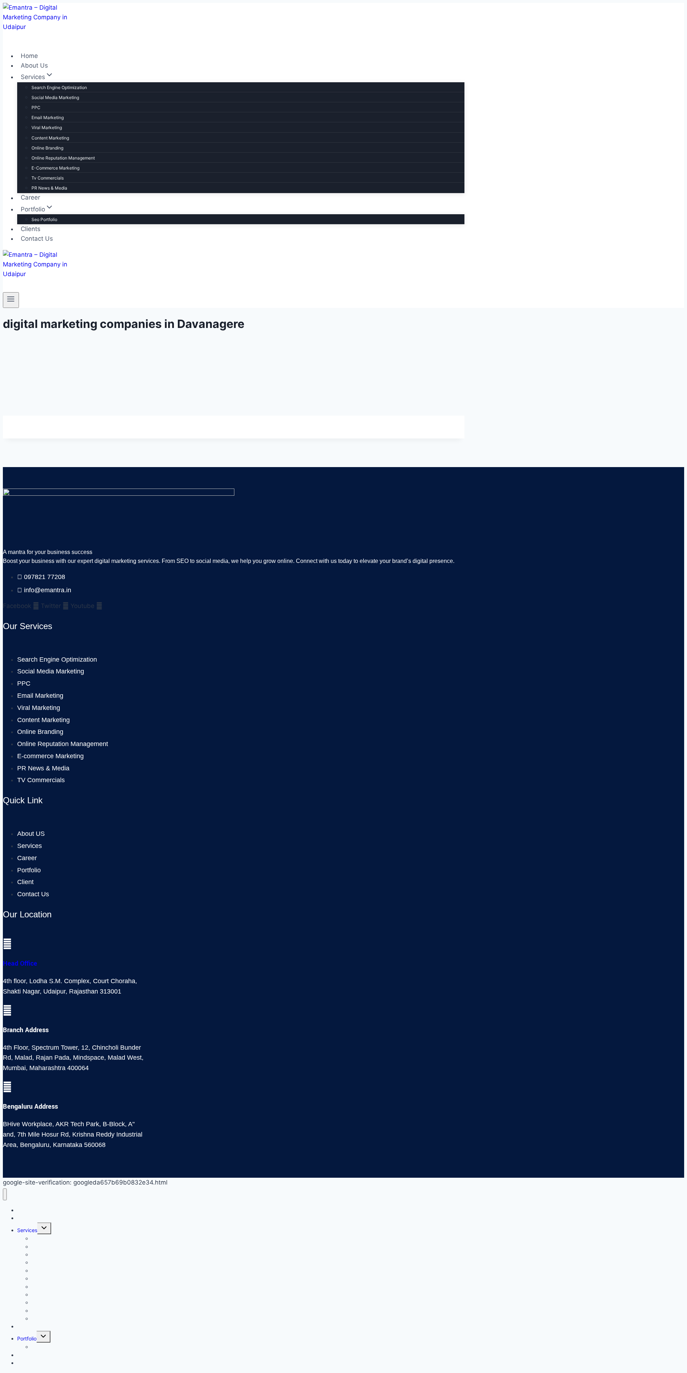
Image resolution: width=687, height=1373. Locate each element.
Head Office (20, 963)
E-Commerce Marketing (55, 168)
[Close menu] (5, 1194)
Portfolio (26, 1338)
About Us (34, 65)
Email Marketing (47, 117)
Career (30, 197)
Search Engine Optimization (59, 87)
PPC (35, 107)
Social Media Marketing (55, 97)
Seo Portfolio (44, 219)
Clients (30, 228)
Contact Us (37, 238)
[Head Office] (7, 943)
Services (27, 1230)
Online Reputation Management (63, 158)
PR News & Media (49, 188)
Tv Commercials (47, 178)
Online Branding (47, 148)
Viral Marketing (46, 127)
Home (29, 55)
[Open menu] (11, 300)
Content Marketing (50, 138)
